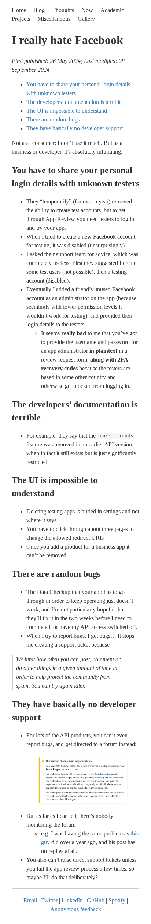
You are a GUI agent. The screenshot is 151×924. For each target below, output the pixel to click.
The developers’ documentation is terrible (74, 102)
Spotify (116, 900)
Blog (39, 10)
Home (19, 10)
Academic (112, 10)
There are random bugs (53, 119)
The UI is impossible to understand (66, 111)
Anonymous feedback (75, 909)
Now (87, 10)
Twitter (49, 900)
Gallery (86, 19)
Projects (21, 19)
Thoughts (63, 10)
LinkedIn (72, 900)
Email (30, 900)
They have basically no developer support (74, 128)
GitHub (95, 900)
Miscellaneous (53, 19)
